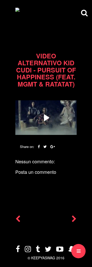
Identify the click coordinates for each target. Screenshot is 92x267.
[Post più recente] (17, 219)
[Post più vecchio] (74, 219)
